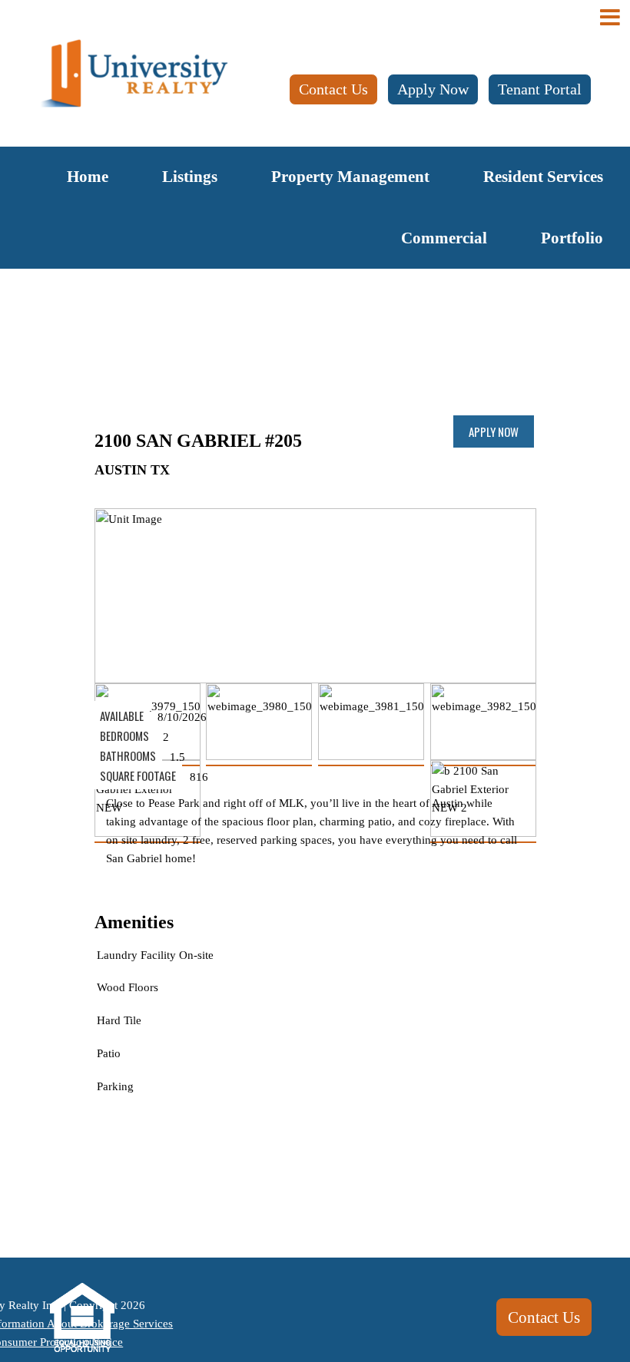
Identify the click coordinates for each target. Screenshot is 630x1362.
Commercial (444, 238)
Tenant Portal (540, 89)
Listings (189, 176)
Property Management (350, 176)
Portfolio (572, 238)
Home (87, 176)
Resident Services (543, 176)
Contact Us (333, 89)
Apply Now (433, 89)
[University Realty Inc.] (134, 74)
